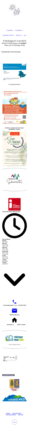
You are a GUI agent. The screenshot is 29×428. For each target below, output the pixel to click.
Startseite (8, 413)
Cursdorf (9, 30)
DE (24, 35)
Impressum (20, 414)
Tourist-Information (16, 413)
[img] (14, 9)
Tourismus (18, 30)
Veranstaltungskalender (14, 84)
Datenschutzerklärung (11, 414)
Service (18, 35)
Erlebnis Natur (8, 35)
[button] (14, 422)
